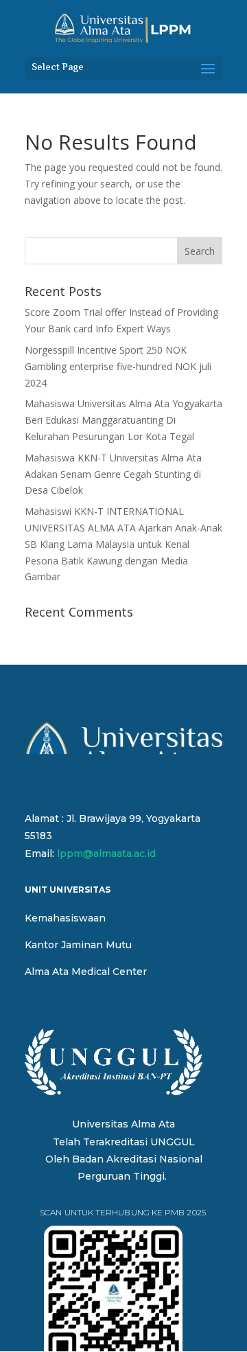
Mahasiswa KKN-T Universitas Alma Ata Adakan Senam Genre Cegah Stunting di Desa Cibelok (113, 474)
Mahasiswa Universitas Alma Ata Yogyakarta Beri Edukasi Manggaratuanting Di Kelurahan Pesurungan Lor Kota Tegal (123, 420)
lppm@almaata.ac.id (106, 853)
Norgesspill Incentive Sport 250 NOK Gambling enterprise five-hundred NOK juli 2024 (118, 366)
